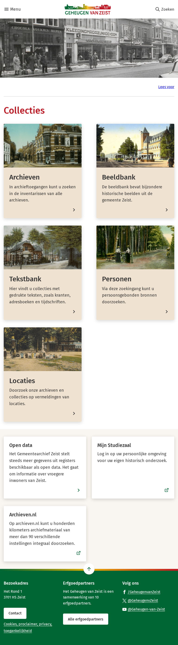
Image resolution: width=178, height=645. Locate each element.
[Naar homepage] (87, 9)
